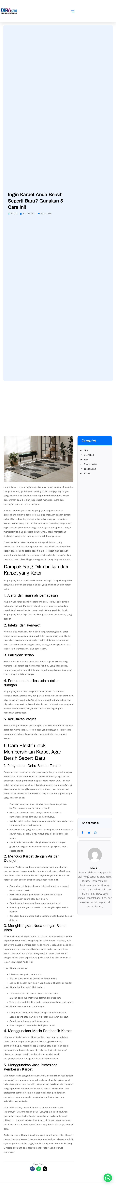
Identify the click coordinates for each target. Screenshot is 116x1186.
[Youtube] (89, 833)
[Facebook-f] (82, 833)
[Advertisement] (58, 401)
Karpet (44, 213)
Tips (50, 213)
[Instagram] (95, 833)
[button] (72, 11)
